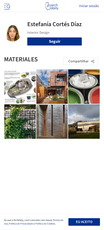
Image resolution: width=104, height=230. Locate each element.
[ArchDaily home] (51, 6)
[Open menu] (6, 6)
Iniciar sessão (89, 6)
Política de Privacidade (21, 223)
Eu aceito (84, 221)
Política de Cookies (45, 223)
